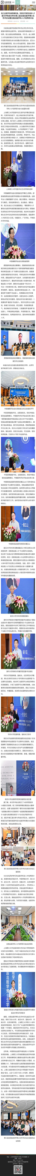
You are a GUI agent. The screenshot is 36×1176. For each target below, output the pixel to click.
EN (13, 2)
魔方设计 (21, 1164)
